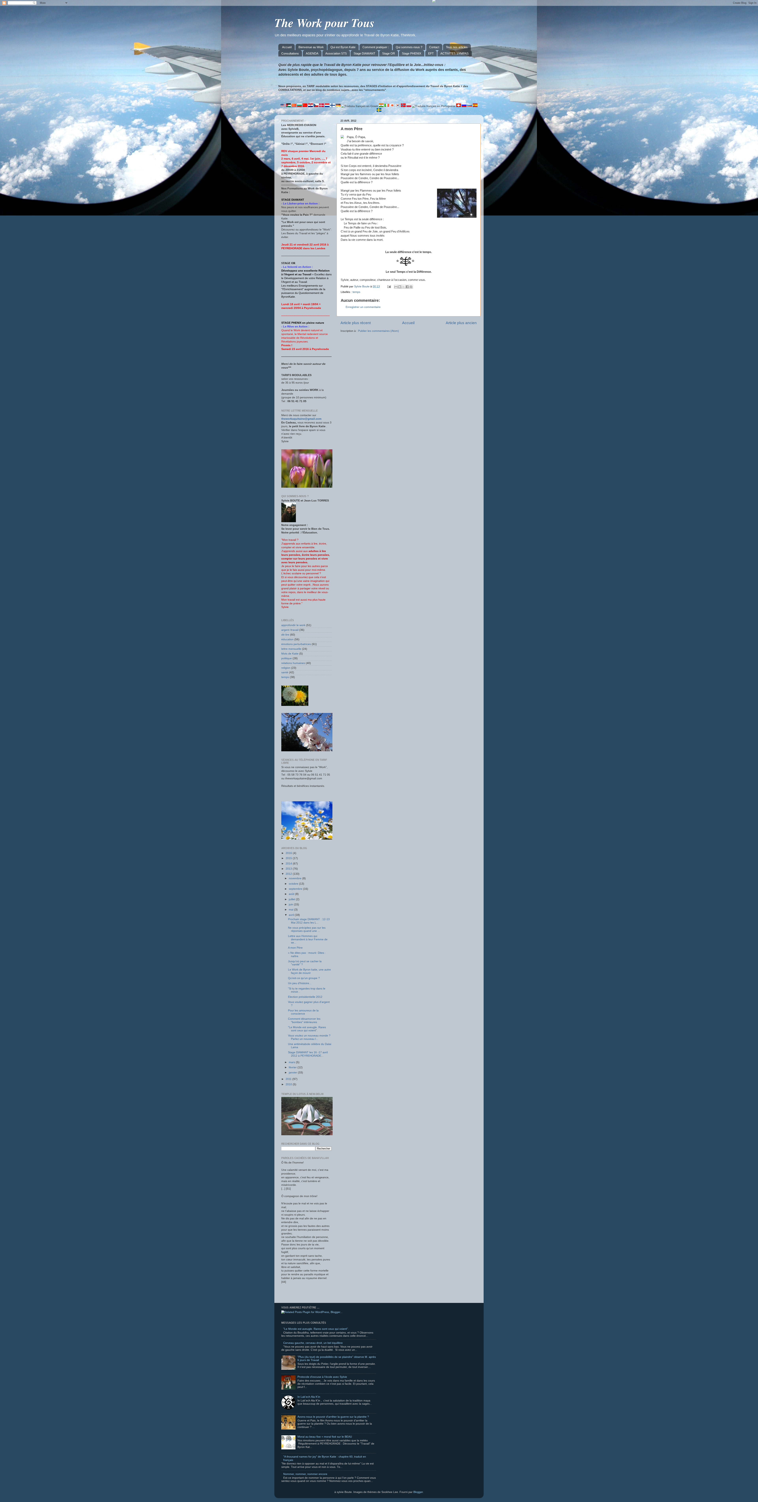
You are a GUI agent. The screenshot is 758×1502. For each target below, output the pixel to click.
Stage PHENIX (411, 53)
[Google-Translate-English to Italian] (387, 106)
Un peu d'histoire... (299, 983)
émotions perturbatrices (296, 644)
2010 (289, 1084)
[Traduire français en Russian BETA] (470, 106)
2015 (289, 858)
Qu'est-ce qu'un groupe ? (304, 978)
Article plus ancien (461, 323)
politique (286, 658)
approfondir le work (293, 625)
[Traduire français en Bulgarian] (300, 106)
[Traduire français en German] (338, 106)
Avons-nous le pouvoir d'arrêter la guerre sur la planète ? (333, 1416)
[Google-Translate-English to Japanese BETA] (392, 106)
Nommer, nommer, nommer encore (305, 1474)
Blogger (418, 1492)
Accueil (287, 47)
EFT (431, 53)
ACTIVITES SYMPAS (454, 53)
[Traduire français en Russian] (464, 106)
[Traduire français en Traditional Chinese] (305, 106)
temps (356, 292)
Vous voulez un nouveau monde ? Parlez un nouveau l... (309, 1037)
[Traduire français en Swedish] (379, 110)
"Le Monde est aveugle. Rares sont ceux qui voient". (307, 1029)
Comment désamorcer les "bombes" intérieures (304, 1020)
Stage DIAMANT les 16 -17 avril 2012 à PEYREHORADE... (308, 1054)
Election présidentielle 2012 (305, 996)
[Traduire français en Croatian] (311, 106)
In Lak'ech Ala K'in (308, 1396)
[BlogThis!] (400, 287)
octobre (294, 883)
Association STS (336, 53)
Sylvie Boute (362, 286)
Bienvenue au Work (311, 47)
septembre (296, 888)
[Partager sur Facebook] (407, 287)
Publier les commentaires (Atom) (378, 330)
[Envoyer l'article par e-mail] (389, 286)
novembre (295, 878)
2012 (289, 873)
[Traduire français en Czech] (316, 106)
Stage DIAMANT (364, 53)
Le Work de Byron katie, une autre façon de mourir (309, 971)
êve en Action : (299, 326)
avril (292, 914)
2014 (289, 863)
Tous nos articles (457, 47)
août (292, 894)
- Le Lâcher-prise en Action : (300, 203)
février (293, 1067)
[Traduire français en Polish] (409, 106)
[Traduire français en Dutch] (327, 106)
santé (284, 672)
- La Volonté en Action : (297, 266)
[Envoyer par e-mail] (396, 287)
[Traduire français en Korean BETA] (398, 106)
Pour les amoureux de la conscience (303, 1012)
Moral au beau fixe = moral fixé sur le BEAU (324, 1436)
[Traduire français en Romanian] (459, 106)
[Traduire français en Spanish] (475, 106)
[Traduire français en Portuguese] (434, 106)
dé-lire (285, 634)
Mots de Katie (289, 653)
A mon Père (295, 947)
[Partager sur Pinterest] (411, 287)
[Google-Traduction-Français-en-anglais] (283, 106)
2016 (289, 853)
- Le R (285, 326)
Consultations (290, 53)
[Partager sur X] (403, 287)
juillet (292, 899)
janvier (293, 1072)
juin (291, 904)
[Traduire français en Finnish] (333, 106)
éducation (287, 639)
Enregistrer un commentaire (363, 307)
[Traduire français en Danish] (322, 106)
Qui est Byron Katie (343, 47)
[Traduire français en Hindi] (381, 106)
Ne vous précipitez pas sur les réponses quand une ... (307, 929)
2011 (289, 1079)
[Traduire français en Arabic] (289, 106)
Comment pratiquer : (375, 47)
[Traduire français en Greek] (360, 106)
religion (285, 667)
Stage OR (388, 53)
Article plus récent (356, 323)
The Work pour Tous (324, 22)
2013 (289, 868)
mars (292, 1062)
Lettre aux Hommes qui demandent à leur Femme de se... (307, 939)
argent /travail (289, 629)
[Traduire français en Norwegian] (403, 106)
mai (291, 909)
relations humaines (293, 663)
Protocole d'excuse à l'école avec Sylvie (322, 1376)
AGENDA (312, 53)
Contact (434, 47)
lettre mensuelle (291, 648)
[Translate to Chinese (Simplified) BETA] (294, 106)
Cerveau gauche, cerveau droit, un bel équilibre (313, 1342)
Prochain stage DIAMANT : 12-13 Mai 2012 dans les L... (309, 921)
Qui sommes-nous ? (409, 47)
